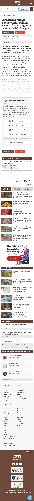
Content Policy (8, 443)
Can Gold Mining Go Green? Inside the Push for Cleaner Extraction (22, 306)
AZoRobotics (7, 394)
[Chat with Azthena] (29, 497)
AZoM (5, 390)
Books (5, 415)
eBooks (6, 417)
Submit (29, 184)
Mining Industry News (15, 372)
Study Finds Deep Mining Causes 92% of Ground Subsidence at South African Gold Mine (22, 195)
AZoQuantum (20, 392)
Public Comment (27, 180)
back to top (28, 451)
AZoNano (6, 392)
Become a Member (22, 419)
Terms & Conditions (9, 436)
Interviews (20, 408)
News (9, 15)
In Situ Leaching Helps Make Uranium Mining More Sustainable (22, 203)
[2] (6, 204)
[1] (6, 195)
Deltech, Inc (8, 329)
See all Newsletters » (8, 379)
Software (6, 426)
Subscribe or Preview (14, 357)
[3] (6, 212)
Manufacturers (21, 417)
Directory (6, 413)
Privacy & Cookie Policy (10, 439)
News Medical (21, 396)
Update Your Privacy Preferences (18, 496)
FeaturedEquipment (17, 189)
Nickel (14, 15)
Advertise (6, 434)
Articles (6, 411)
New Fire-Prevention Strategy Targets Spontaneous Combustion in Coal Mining (22, 212)
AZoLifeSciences (21, 398)
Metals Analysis (13, 363)
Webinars (19, 411)
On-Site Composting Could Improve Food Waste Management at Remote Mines (22, 237)
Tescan (6, 336)
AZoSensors (20, 390)
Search (6, 430)
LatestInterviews (27, 189)
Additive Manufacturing (15, 355)
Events (6, 421)
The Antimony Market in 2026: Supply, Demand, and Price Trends (22, 281)
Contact (6, 432)
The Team (19, 426)
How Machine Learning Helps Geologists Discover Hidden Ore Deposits (22, 297)
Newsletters (20, 421)
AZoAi (18, 394)
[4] (6, 221)
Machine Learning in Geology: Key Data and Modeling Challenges (20, 314)
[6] (6, 237)
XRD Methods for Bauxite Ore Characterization (12, 341)
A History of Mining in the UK (21, 272)
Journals (6, 423)
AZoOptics (7, 398)
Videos (6, 419)
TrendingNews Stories (6, 189)
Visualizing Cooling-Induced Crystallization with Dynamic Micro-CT (22, 289)
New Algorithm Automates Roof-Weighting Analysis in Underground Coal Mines (22, 220)
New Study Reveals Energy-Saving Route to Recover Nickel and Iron (22, 228)
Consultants (20, 413)
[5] (6, 229)
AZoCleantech (8, 396)
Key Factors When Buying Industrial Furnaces (14, 325)
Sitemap (6, 441)
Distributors (20, 415)
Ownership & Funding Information (10, 446)
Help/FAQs (20, 423)
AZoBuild (6, 401)
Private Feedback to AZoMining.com (22, 182)
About (5, 428)
